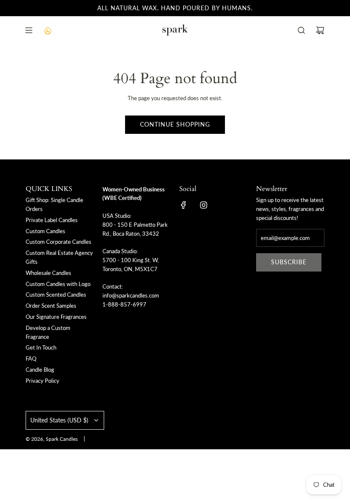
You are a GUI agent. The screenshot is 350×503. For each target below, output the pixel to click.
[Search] (301, 30)
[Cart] (320, 30)
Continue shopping (175, 124)
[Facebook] (183, 205)
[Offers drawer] (47, 30)
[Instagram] (203, 205)
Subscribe (288, 262)
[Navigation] (28, 30)
